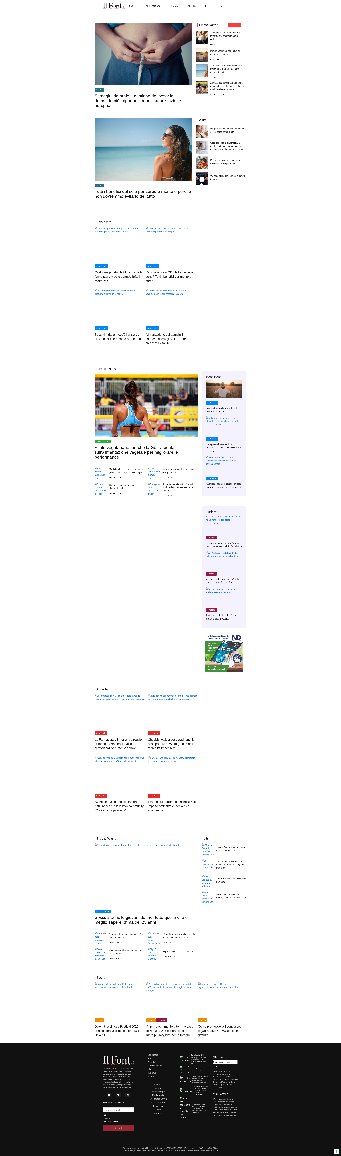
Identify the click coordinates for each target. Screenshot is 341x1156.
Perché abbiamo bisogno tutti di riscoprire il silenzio (225, 52)
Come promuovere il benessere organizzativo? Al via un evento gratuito (219, 1031)
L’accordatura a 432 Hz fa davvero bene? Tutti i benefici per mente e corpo (169, 277)
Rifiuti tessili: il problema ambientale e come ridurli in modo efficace (195, 1070)
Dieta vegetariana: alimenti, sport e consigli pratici (178, 471)
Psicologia (158, 1106)
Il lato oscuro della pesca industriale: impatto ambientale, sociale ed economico (173, 806)
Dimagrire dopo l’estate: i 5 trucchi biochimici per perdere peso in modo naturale (179, 487)
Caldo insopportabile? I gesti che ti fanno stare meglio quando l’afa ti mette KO (118, 277)
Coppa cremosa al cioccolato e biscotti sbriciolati (123, 486)
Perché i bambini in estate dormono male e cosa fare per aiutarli (226, 162)
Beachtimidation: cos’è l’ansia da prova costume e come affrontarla (118, 337)
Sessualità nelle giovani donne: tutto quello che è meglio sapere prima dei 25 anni (141, 920)
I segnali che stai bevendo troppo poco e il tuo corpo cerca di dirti (228, 130)
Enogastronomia (158, 1099)
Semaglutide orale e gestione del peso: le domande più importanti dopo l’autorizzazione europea (138, 101)
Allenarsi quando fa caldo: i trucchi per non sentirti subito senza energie (223, 485)
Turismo (175, 6)
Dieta (158, 1110)
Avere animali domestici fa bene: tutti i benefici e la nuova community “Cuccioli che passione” (119, 806)
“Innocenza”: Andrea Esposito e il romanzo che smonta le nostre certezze (226, 36)
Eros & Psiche (102, 911)
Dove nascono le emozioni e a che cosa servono (125, 951)
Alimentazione (153, 5)
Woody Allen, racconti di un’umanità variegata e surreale (231, 896)
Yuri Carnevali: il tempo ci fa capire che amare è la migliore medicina (230, 864)
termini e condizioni (112, 1121)
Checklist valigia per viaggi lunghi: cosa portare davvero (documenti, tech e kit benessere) (171, 744)
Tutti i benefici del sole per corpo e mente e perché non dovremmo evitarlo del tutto (226, 69)
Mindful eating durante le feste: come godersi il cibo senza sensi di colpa (126, 471)
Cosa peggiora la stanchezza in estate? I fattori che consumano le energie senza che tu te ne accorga (226, 146)
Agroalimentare (158, 1103)
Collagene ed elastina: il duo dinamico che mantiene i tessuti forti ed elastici (223, 447)
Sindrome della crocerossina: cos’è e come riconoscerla (126, 936)
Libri (222, 6)
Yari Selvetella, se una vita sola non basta (231, 880)
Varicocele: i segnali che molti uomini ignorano (227, 177)
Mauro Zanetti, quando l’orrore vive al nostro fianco (230, 849)
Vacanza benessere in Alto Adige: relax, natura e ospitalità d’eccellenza (224, 544)
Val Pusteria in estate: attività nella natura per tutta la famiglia (222, 581)
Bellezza (158, 1085)
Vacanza (158, 1113)
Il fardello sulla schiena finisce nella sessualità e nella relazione (178, 936)
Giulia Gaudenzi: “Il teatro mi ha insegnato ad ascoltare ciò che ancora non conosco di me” (199, 1059)
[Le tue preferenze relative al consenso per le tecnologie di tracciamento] (336, 1151)
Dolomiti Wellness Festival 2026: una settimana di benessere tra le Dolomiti (117, 1031)
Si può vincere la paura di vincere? (179, 951)
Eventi (208, 6)
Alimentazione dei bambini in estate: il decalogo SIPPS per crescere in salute (166, 339)
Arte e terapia (158, 1092)
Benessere (113, 5)
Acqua (158, 1088)
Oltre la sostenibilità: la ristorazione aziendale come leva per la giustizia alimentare (200, 1080)
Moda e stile (158, 1095)
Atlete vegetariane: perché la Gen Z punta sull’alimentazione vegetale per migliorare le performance (227, 86)
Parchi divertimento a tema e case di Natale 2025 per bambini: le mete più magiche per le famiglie (169, 1031)
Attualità (192, 6)
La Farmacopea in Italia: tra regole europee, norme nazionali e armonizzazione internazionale (118, 744)
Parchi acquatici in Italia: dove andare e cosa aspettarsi (221, 617)
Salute (132, 5)
